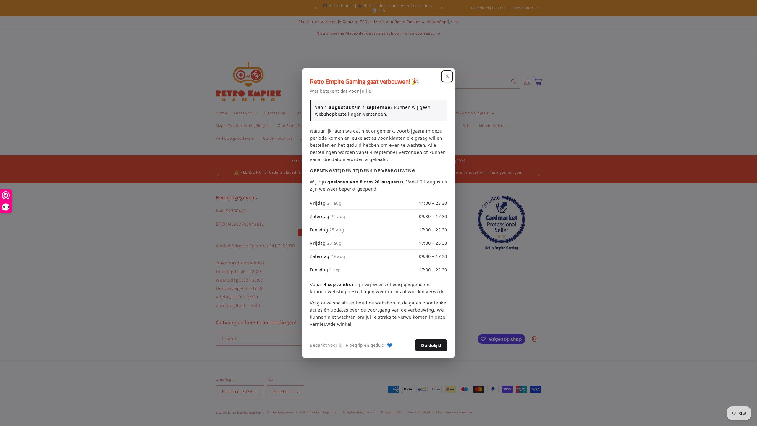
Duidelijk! (431, 345)
